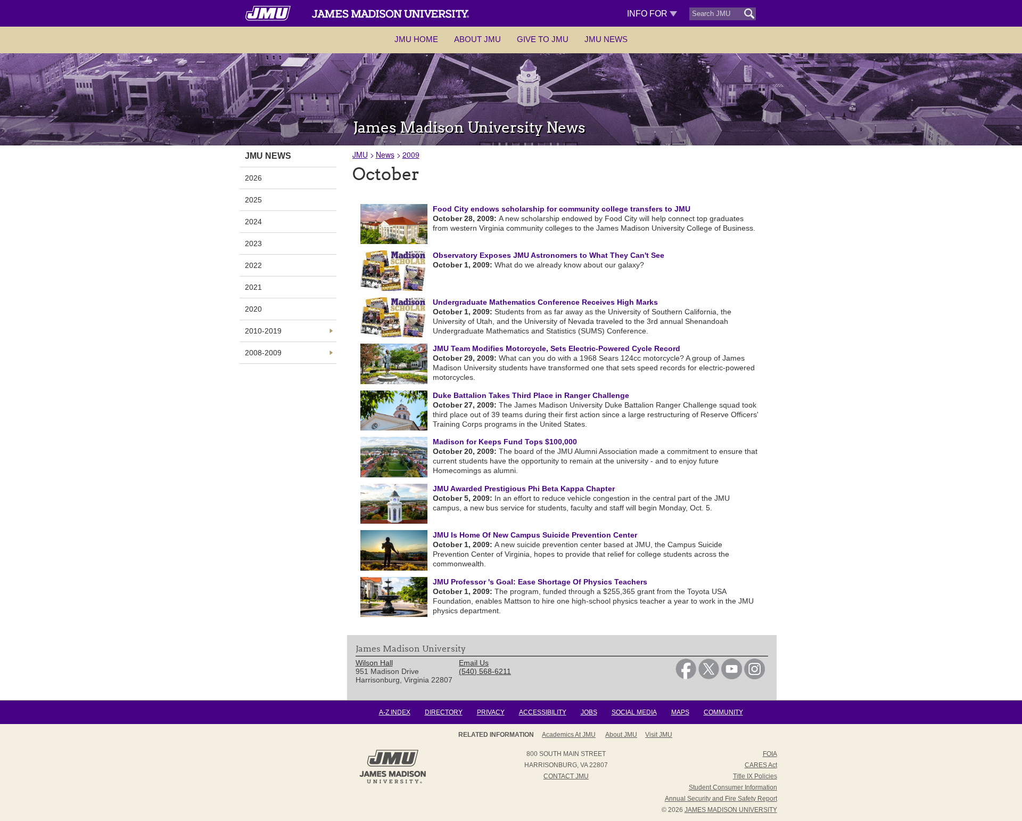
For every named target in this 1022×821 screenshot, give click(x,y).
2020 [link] (253, 309)
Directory (444, 712)
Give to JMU (542, 39)
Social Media (634, 712)
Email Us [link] (474, 663)
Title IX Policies (755, 776)
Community (723, 712)
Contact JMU (566, 776)
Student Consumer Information (733, 787)
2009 (410, 154)
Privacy (491, 712)
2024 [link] (253, 221)
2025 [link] (253, 200)
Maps (680, 712)
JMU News (606, 39)
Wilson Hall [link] (374, 663)
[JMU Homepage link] (392, 782)
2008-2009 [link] (263, 352)
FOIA (770, 754)
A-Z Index (394, 712)
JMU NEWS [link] (268, 155)
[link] (685, 676)
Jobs (589, 712)
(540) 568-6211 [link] (485, 671)
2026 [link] (253, 178)
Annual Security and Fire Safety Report (721, 798)
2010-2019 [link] (263, 331)
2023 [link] (253, 243)
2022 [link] (253, 265)
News (385, 154)
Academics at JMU (569, 734)
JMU (360, 154)
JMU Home (416, 39)
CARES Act (761, 765)
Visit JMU (658, 734)
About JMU (477, 39)
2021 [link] (253, 287)
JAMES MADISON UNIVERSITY (731, 810)
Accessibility (542, 712)
